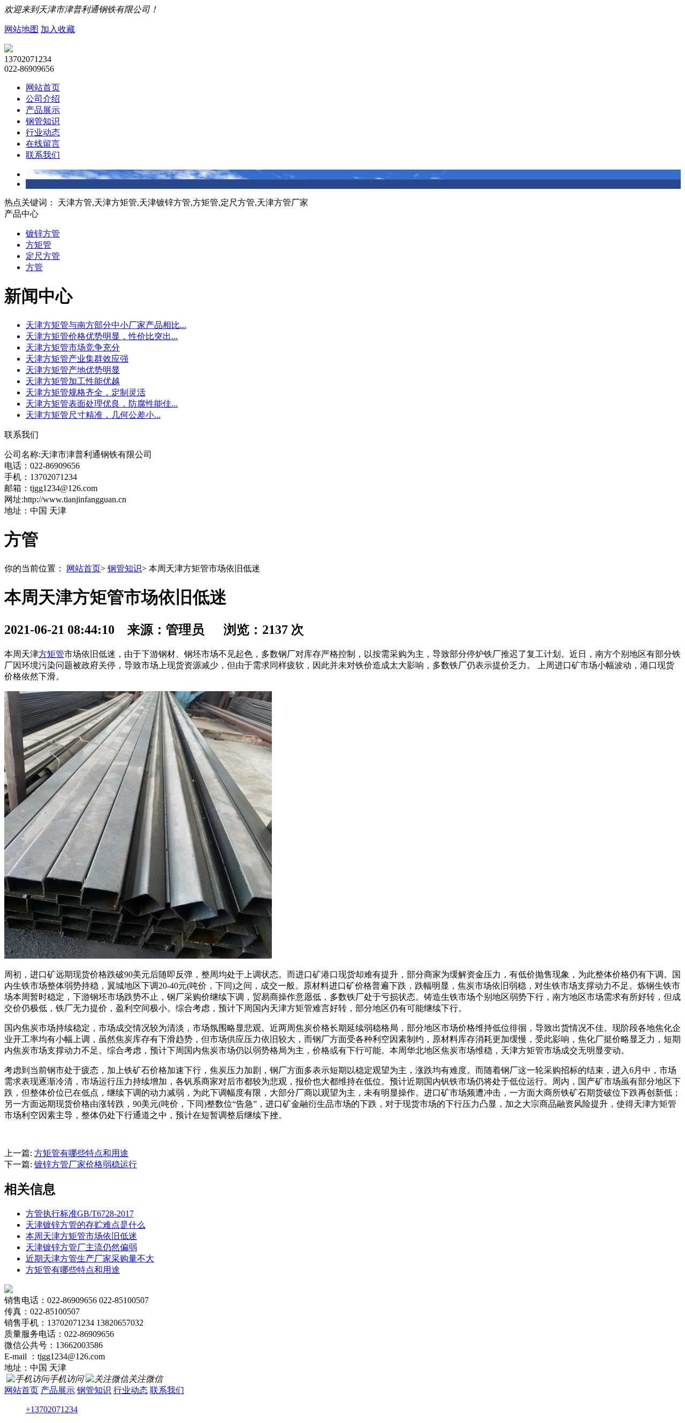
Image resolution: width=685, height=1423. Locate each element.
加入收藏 (58, 29)
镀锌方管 (43, 233)
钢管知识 (43, 121)
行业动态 (43, 132)
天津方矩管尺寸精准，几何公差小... (93, 414)
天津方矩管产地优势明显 (73, 369)
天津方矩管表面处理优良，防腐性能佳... (102, 403)
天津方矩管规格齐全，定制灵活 (86, 392)
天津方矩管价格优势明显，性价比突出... (102, 336)
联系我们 (43, 154)
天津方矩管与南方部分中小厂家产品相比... (106, 325)
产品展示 (43, 109)
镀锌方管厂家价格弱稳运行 (85, 1164)
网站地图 (21, 29)
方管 (34, 267)
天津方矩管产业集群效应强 (77, 358)
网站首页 (43, 87)
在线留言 (43, 143)
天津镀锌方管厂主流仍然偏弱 (81, 1247)
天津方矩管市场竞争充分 (73, 347)
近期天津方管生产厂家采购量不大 (90, 1258)
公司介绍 (43, 98)
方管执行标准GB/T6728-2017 (80, 1213)
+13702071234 (52, 1409)
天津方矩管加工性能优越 (73, 381)
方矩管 (38, 244)
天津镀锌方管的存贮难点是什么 (86, 1224)
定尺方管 (43, 256)
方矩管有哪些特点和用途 (81, 1153)
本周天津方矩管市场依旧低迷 (81, 1236)
